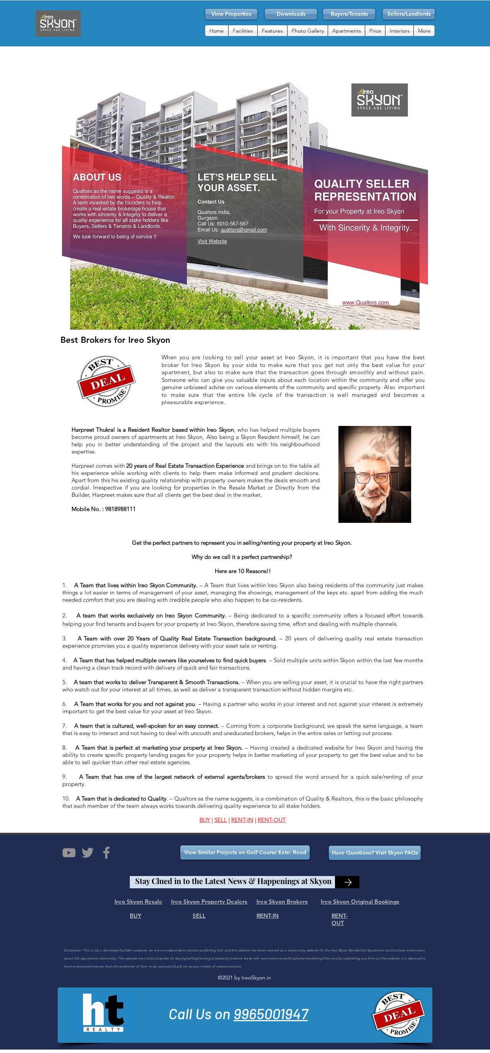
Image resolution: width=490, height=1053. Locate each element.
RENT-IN (242, 820)
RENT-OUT (272, 820)
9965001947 (271, 1013)
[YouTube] (69, 853)
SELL (220, 820)
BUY (204, 820)
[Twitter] (88, 853)
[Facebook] (106, 853)
